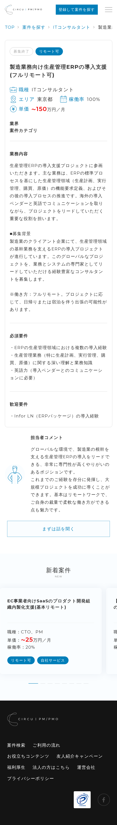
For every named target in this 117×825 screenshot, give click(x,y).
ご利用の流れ (46, 745)
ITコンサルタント (72, 27)
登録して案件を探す (77, 9)
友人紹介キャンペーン (80, 756)
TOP (10, 27)
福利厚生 (16, 767)
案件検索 (16, 745)
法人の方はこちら (51, 767)
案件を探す (34, 27)
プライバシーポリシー (30, 778)
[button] (33, 681)
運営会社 (86, 767)
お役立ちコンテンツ (28, 756)
